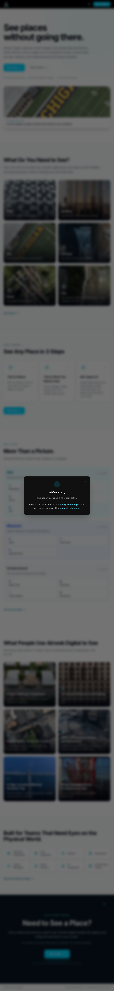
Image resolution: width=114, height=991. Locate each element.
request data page (69, 508)
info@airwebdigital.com (72, 504)
